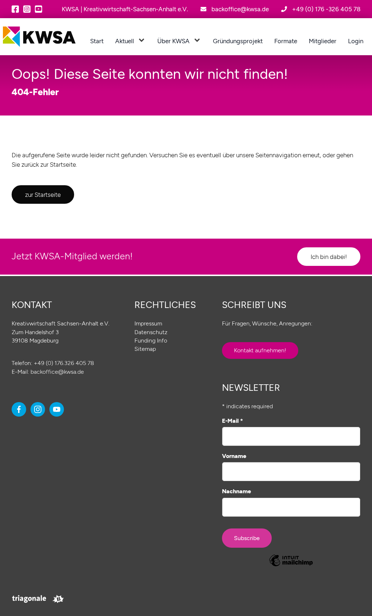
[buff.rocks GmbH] (58, 599)
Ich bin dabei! (329, 256)
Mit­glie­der (322, 41)
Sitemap (145, 348)
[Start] (39, 37)
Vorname (234, 456)
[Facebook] (15, 9)
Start (97, 41)
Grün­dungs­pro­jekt (238, 41)
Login (355, 41)
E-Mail (232, 420)
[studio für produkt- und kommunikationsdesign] (29, 599)
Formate (285, 41)
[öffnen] (141, 40)
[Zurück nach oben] (353, 597)
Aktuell (124, 41)
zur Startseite (43, 194)
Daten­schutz (150, 332)
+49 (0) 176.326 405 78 (64, 363)
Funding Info (150, 340)
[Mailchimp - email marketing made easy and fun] (291, 561)
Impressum (148, 323)
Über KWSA (173, 41)
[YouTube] (38, 9)
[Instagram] (27, 9)
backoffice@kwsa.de (57, 371)
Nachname (236, 491)
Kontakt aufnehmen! (260, 350)
